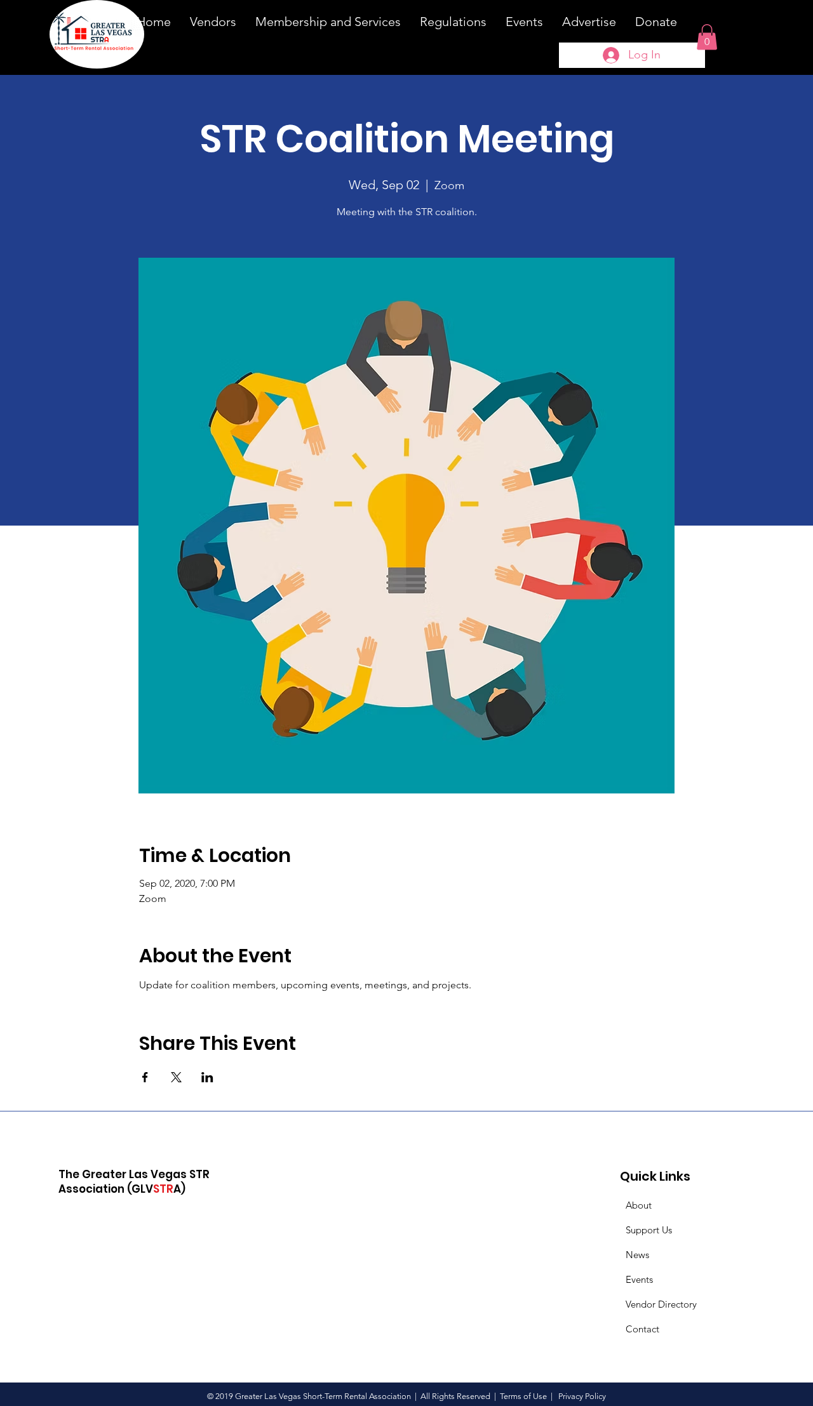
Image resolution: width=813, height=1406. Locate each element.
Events (639, 1279)
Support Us (649, 1230)
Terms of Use (523, 1396)
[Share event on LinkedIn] (207, 1077)
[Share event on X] (176, 1077)
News (637, 1255)
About (639, 1205)
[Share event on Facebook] (145, 1077)
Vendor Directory (661, 1304)
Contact (642, 1329)
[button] (707, 37)
